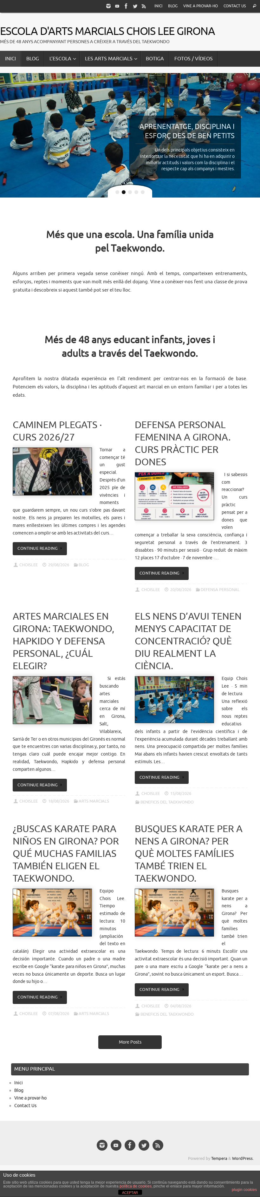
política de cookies (136, 1186)
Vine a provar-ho (200, 6)
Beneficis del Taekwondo (167, 802)
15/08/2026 (180, 793)
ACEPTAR (130, 1192)
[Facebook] (126, 6)
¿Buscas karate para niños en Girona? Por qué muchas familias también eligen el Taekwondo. (66, 853)
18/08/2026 (58, 801)
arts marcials (94, 801)
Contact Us (235, 6)
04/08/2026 (180, 1006)
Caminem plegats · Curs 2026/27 (57, 431)
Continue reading (37, 548)
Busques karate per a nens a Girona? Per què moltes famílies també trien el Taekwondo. (189, 853)
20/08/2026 (180, 589)
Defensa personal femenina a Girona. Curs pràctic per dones (183, 443)
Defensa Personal (220, 589)
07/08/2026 (58, 1013)
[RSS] (144, 6)
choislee (28, 565)
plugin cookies (244, 1189)
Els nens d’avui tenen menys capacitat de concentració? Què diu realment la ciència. (188, 641)
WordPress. (243, 1158)
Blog (173, 6)
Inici (158, 6)
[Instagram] (108, 6)
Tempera (219, 1158)
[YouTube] (117, 6)
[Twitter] (135, 6)
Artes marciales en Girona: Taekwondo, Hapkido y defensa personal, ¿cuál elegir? (63, 641)
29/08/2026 (58, 565)
